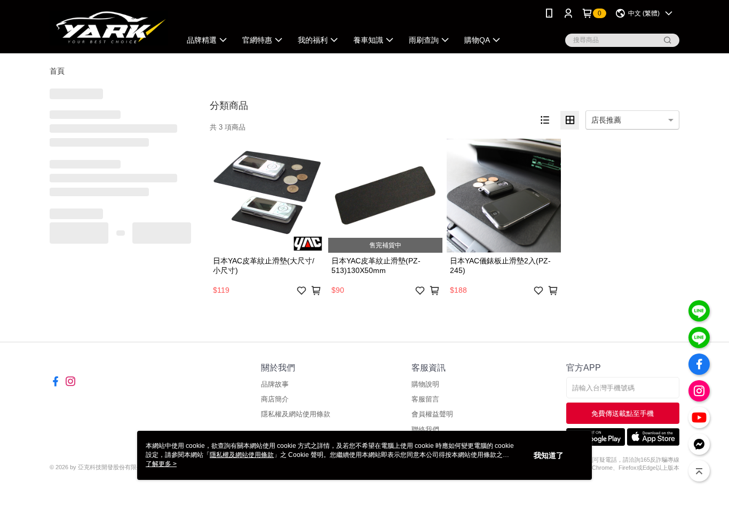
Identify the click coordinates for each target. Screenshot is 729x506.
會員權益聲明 (432, 414)
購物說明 (425, 384)
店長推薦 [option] (606, 120)
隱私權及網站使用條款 (295, 414)
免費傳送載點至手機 (622, 413)
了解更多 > (161, 464)
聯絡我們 (425, 429)
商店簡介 (275, 399)
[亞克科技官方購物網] (109, 28)
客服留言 (425, 399)
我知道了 (549, 455)
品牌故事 (275, 384)
